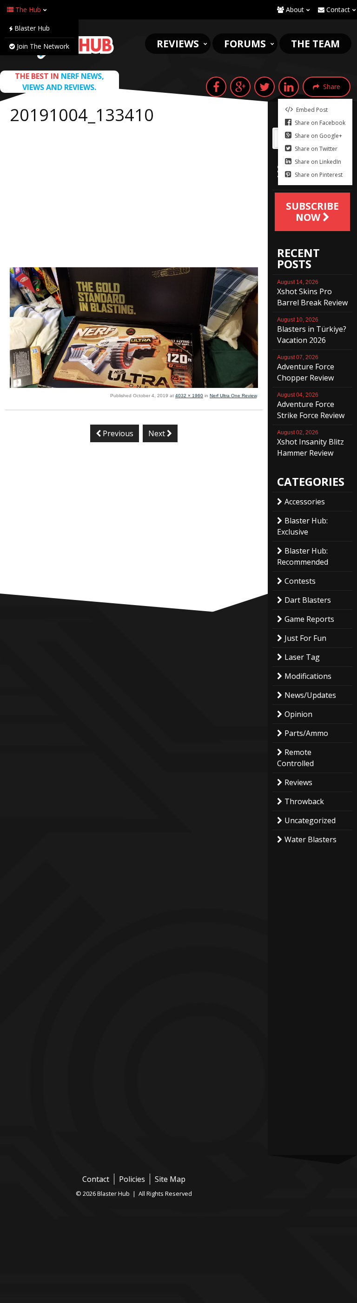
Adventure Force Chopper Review (305, 368)
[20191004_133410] (134, 385)
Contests (300, 581)
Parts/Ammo (306, 733)
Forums (245, 43)
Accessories (304, 502)
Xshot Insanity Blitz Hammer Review (310, 443)
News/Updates (310, 695)
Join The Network (42, 46)
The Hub (27, 9)
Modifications (307, 676)
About (294, 9)
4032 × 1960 (189, 395)
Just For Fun (305, 638)
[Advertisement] (134, 198)
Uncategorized (310, 820)
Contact (337, 9)
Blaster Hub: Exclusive (302, 526)
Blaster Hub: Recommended (302, 556)
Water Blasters (310, 839)
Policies (132, 1179)
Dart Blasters (307, 600)
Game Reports (309, 619)
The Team (315, 43)
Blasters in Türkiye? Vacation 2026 (311, 330)
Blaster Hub (31, 28)
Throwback (304, 801)
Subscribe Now (312, 212)
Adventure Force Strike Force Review (310, 406)
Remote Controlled (295, 757)
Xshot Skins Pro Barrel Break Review (312, 293)
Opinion (298, 714)
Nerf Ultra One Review (233, 395)
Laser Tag (302, 657)
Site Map (170, 1179)
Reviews (178, 43)
